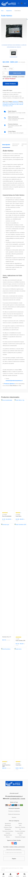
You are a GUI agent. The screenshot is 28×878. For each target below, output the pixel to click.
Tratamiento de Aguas (20, 837)
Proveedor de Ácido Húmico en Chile (11, 104)
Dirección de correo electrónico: (14, 849)
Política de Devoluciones (14, 814)
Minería (8, 837)
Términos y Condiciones (14, 811)
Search (18, 3)
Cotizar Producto (10, 83)
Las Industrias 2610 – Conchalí (17, 798)
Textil (20, 835)
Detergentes (8, 829)
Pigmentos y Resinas (20, 827)
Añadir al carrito (17, 73)
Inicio (2, 10)
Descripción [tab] (6, 144)
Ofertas (20, 823)
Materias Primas (8, 835)
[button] (27, 19)
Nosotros (14, 817)
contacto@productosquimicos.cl (14, 380)
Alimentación (8, 825)
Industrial (8, 833)
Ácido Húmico (6, 102)
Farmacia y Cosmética (8, 831)
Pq (20, 829)
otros (20, 825)
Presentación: (6, 66)
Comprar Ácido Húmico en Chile (16, 102)
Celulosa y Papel (8, 827)
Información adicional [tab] (15, 144)
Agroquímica (9, 10)
